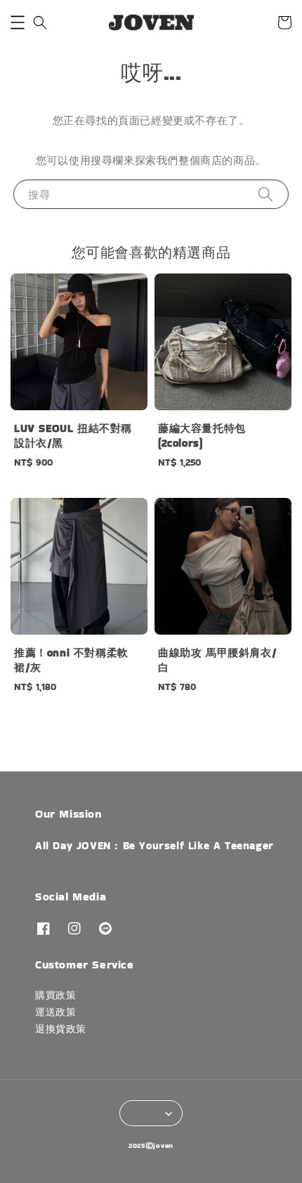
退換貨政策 (60, 1029)
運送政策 (55, 1012)
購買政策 (55, 995)
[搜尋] (265, 194)
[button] (17, 22)
